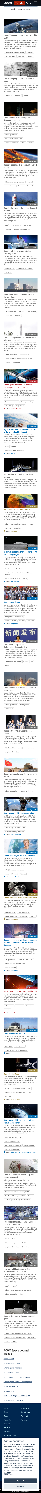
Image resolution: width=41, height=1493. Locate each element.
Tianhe (17, 752)
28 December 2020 (31, 1218)
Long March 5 (27, 225)
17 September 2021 (31, 770)
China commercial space (11, 402)
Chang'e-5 (7, 1286)
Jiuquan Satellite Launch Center (13, 139)
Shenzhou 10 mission (11, 621)
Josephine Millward (16, 409)
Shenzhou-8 (29, 182)
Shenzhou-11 (8, 96)
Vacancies (7, 1420)
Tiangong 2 (30, 143)
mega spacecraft (24, 355)
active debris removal (11, 1137)
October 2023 (33, 1030)
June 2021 (33, 894)
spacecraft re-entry (10, 56)
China (6, 524)
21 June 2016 (33, 641)
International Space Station (24, 268)
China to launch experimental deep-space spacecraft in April (19, 1176)
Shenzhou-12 (23, 791)
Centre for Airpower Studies (12, 828)
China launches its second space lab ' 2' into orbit (17, 118)
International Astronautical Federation (15, 874)
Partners (24, 1420)
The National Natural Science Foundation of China (18, 359)
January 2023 (33, 381)
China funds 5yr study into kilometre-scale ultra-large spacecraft (20, 338)
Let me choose (10, 1475)
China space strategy (27, 402)
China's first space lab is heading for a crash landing (20, 166)
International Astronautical (16, 870)
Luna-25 (7, 1341)
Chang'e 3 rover (9, 569)
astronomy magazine (12, 1363)
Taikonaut (21, 621)
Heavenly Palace (9, 268)
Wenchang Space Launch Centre (22, 229)
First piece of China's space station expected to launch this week (17, 1270)
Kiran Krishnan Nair (10, 832)
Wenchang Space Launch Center (21, 1200)
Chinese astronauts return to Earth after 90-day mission (21, 775)
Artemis (7, 1088)
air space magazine (11, 1372)
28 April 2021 (33, 1265)
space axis (8, 528)
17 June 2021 (33, 727)
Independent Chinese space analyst (14, 451)
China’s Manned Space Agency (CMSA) (15, 1243)
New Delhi (21, 832)
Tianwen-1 (33, 916)
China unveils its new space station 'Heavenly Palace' (17, 252)
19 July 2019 (33, 75)
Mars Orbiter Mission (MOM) (12, 578)
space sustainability (28, 1145)
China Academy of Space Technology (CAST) (17, 1192)
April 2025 (33, 1070)
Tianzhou (7, 1200)
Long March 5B (32, 311)
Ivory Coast (22, 311)
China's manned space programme (14, 52)
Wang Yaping (30, 621)
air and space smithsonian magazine (18, 1381)
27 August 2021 (32, 334)
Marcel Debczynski (15, 1152)
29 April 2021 (33, 684)
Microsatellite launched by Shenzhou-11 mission (19, 475)
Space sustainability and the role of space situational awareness (20, 1121)
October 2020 (33, 852)
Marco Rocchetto (26, 1152)
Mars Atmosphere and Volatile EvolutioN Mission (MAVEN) (18, 573)
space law (7, 1010)
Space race (8, 1096)
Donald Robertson (15, 1099)
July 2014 (33, 548)
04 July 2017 (33, 204)
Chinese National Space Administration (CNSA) (18, 1290)
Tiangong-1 (21, 56)
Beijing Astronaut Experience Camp (14, 617)
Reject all (20, 1486)
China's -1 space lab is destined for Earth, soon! (20, 36)
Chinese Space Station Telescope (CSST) (16, 916)
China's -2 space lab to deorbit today (19, 79)
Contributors (25, 1412)
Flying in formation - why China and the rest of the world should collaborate (20, 430)
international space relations (18, 524)
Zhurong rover (16, 363)
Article (7, 447)
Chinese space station (11, 135)
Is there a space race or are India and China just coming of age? (20, 553)
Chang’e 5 (7, 225)
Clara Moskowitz (20, 569)
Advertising (25, 1408)
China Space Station (10, 311)
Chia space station (10, 960)
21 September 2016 (31, 161)
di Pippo (25, 662)
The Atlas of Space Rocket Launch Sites (16, 1050)
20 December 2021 (31, 1313)
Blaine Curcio (14, 919)
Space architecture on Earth (14, 1033)
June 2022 (33, 988)
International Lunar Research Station (15, 964)
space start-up (9, 406)
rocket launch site (20, 1046)
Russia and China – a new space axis (18, 509)
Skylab (25, 578)
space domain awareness (12, 1141)
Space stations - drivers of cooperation (19, 813)
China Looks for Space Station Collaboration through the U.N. (15, 645)
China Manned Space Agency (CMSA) (15, 1196)
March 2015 (33, 599)
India (24, 828)
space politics (17, 528)
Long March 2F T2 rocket (11, 143)
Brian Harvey (14, 531)
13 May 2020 (33, 291)
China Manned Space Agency (13, 662)
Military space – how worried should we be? (21, 991)
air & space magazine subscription (17, 1395)
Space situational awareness (13, 1145)
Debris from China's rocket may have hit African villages (19, 295)
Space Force (29, 1006)
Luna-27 (14, 1341)
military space (9, 1006)
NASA (29, 1092)
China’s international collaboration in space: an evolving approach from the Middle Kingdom (20, 942)
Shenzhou (30, 1196)
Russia (31, 524)
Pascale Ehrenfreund (16, 877)
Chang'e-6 (15, 1286)
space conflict (19, 1006)
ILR (32, 960)
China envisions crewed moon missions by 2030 (20, 1317)
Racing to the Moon (11, 1074)
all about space (9, 1391)
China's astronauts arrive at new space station (18, 732)
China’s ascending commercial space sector (20, 897)
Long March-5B (9, 1247)
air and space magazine (13, 1368)
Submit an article (10, 1435)
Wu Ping (7, 666)
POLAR (23, 143)
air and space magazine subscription (18, 1377)
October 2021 (33, 506)
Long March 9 (31, 1337)
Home (6, 1408)
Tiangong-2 (30, 56)
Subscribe (19, 3)
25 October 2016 (32, 471)
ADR (21, 1137)
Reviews (7, 1431)
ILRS (29, 1088)
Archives (7, 1428)
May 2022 (33, 936)
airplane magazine (11, 1386)
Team (6, 1416)
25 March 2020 (32, 1171)
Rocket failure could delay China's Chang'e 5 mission (20, 209)
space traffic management (12, 1149)
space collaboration (10, 968)
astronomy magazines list (13, 1400)
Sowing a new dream (12, 602)
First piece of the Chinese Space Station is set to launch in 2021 (20, 1223)
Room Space (9, 1358)
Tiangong (7, 363)
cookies (7, 1472)
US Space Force (20, 406)
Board (6, 1412)
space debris (29, 52)
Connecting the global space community (19, 855)
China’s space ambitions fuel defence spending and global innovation (18, 386)
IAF (6, 870)
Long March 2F (17, 225)
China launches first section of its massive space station (20, 688)
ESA (32, 662)
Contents (7, 1424)
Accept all (20, 1481)
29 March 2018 (32, 32)
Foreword (24, 1416)
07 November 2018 (31, 248)
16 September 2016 (31, 114)
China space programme (18, 1088)
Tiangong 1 (21, 186)
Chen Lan (13, 447)
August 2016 (33, 426)
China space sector (10, 912)
